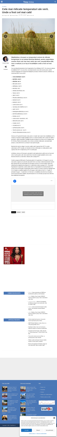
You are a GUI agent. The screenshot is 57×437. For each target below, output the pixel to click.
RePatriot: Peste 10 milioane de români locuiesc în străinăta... (13, 389)
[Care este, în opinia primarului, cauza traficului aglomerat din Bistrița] (23, 395)
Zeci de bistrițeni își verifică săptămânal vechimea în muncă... (12, 417)
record (23, 212)
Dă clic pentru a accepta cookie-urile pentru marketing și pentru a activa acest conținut (33, 193)
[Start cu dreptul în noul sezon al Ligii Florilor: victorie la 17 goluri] (4, 395)
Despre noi (42, 387)
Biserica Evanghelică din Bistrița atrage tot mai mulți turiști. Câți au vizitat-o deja (37, 303)
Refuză (38, 430)
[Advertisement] (33, 228)
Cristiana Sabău (14, 15)
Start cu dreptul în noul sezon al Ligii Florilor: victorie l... (13, 395)
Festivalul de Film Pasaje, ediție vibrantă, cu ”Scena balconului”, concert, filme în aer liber (37, 332)
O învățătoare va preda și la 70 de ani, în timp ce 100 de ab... (13, 402)
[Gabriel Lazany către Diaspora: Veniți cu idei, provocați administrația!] (23, 389)
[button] (54, 418)
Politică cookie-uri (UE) (45, 396)
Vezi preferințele (49, 430)
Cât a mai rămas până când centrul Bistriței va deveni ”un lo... (31, 402)
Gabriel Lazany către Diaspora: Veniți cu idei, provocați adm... (31, 389)
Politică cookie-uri (32, 433)
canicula (18, 212)
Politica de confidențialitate (41, 433)
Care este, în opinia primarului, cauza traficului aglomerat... (31, 395)
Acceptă (26, 430)
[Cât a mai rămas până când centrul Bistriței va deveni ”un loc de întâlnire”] (23, 402)
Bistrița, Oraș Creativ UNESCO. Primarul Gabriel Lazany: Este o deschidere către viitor (37, 298)
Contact (42, 392)
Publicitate (42, 389)
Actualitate (4, 6)
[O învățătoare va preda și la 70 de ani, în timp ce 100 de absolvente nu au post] (4, 402)
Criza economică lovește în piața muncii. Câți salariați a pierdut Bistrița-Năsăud (37, 308)
